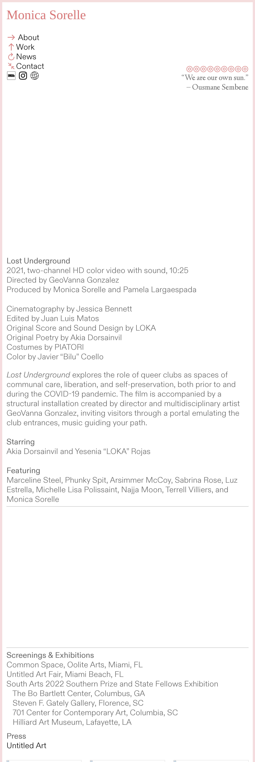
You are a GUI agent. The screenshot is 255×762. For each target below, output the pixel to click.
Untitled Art (26, 746)
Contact (30, 66)
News (26, 57)
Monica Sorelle (46, 15)
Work (25, 47)
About (27, 37)
